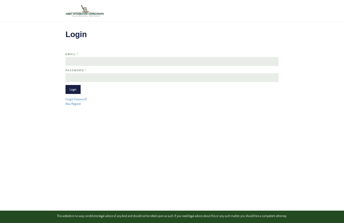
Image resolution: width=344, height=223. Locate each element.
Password (76, 70)
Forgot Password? (76, 99)
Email (71, 54)
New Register (73, 104)
